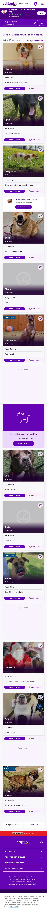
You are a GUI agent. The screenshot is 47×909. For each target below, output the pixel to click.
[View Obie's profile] (23, 517)
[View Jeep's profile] (23, 781)
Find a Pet (23, 4)
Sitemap (33, 877)
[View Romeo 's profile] (23, 568)
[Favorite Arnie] (40, 697)
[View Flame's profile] (23, 279)
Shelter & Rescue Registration (18, 877)
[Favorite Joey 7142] (40, 149)
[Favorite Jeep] (40, 770)
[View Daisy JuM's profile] (23, 330)
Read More (23, 444)
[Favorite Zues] (40, 216)
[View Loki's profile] (23, 466)
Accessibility (31, 882)
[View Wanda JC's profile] (23, 657)
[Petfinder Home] (10, 4)
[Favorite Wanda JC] (40, 646)
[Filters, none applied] (41, 23)
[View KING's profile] (23, 110)
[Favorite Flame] (40, 267)
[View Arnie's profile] (23, 709)
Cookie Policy (13, 884)
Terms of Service (15, 879)
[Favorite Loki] (40, 454)
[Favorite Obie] (40, 505)
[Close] (43, 896)
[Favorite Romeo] (40, 556)
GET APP (41, 13)
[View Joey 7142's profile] (23, 161)
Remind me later (14, 17)
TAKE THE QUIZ (23, 207)
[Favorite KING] (40, 98)
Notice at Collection (29, 879)
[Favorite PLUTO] (40, 47)
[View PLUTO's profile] (23, 59)
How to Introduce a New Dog (23, 434)
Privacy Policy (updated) (17, 882)
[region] (23, 901)
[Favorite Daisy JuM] (40, 318)
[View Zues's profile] (23, 228)
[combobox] (38, 40)
